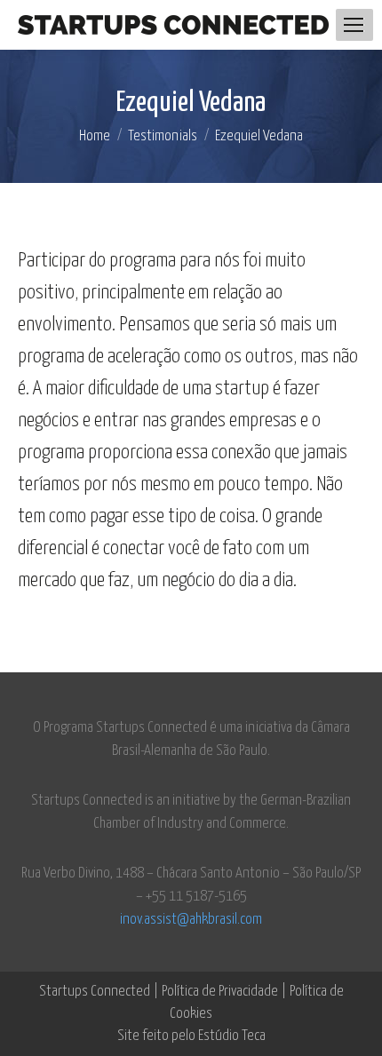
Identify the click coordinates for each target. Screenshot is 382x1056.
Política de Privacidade (220, 991)
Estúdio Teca (232, 1036)
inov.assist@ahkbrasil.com (191, 919)
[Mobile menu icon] (353, 25)
